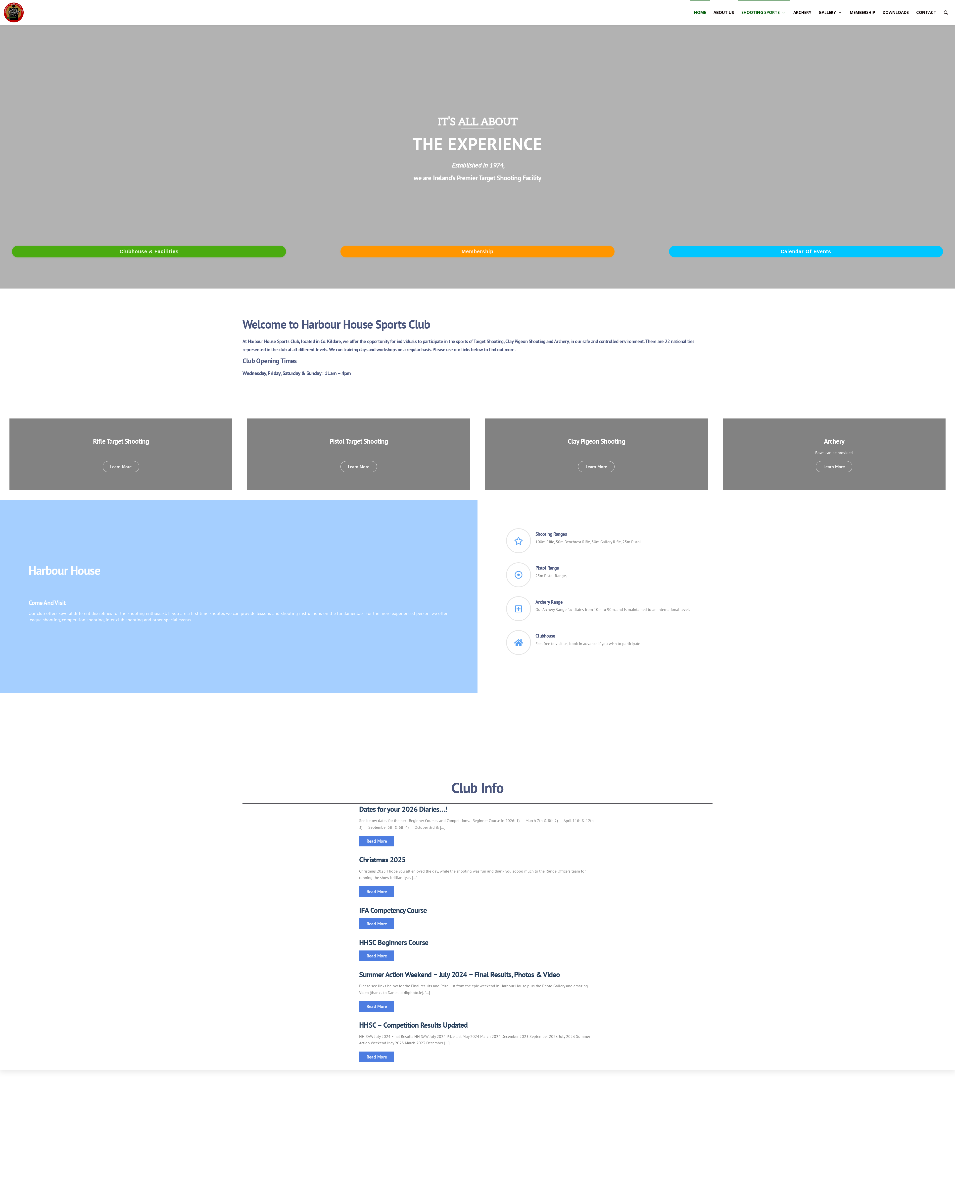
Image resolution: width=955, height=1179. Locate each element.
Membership (477, 251)
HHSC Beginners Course (393, 942)
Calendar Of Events (806, 251)
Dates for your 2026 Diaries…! (403, 809)
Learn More (121, 467)
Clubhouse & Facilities (149, 251)
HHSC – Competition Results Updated (413, 1025)
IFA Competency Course (393, 910)
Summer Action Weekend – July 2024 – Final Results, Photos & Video (459, 974)
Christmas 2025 (382, 859)
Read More (377, 841)
